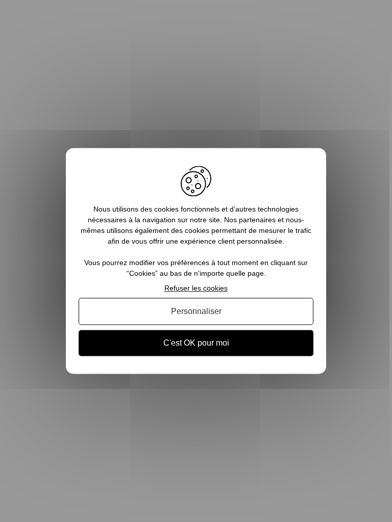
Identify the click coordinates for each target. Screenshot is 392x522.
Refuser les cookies (196, 288)
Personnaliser (196, 311)
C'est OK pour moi (196, 342)
